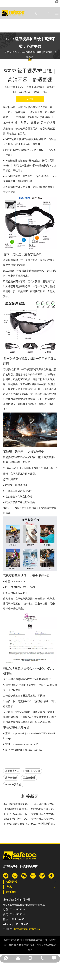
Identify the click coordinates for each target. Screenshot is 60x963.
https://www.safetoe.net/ (25, 744)
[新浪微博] (5, 876)
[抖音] (51, 876)
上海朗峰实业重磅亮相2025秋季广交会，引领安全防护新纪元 (16, 809)
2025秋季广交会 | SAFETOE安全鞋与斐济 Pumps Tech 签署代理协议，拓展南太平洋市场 (16, 819)
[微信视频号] (42, 876)
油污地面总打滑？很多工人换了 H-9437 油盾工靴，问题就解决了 (43, 809)
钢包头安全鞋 (32, 771)
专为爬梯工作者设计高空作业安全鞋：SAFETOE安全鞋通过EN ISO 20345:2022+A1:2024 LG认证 (43, 814)
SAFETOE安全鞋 (13, 784)
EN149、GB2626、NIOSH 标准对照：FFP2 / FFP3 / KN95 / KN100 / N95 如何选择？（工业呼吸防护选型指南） (16, 814)
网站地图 (13, 945)
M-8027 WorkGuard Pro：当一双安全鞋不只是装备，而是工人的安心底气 (16, 824)
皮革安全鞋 (11, 778)
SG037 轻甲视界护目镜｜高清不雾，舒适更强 (43, 824)
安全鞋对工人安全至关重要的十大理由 (43, 819)
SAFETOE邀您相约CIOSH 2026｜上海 (16, 804)
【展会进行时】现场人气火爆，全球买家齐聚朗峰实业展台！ (43, 804)
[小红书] (33, 876)
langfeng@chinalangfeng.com (27, 929)
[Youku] (15, 876)
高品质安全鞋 (12, 771)
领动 (31, 945)
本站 (44, 92)
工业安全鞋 (29, 778)
